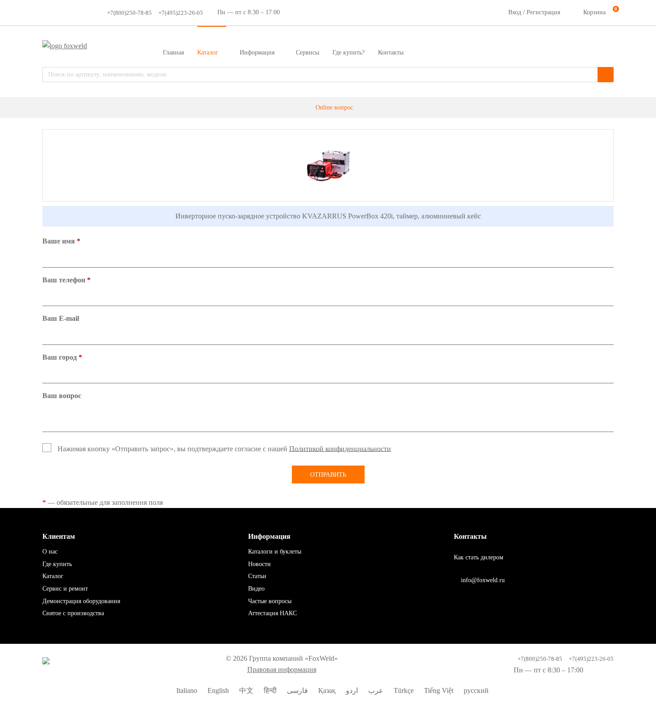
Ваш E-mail (60, 318)
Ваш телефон (66, 280)
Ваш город (62, 357)
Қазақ (326, 690)
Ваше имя (61, 241)
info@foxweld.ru (482, 580)
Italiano (185, 690)
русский (475, 690)
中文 (245, 690)
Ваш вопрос (61, 395)
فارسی (296, 690)
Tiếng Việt (437, 690)
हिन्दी (269, 690)
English (217, 690)
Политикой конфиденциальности (340, 448)
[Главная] (304, 107)
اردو (351, 690)
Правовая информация (281, 669)
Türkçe (403, 690)
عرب (374, 690)
